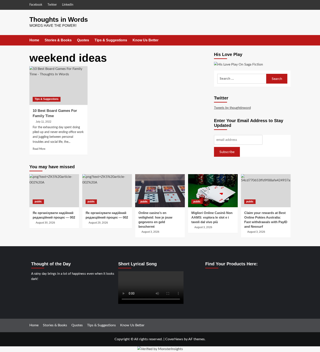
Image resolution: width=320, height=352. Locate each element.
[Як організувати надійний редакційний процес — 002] (54, 190)
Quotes (83, 40)
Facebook (35, 4)
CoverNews (174, 339)
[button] (288, 40)
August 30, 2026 (45, 222)
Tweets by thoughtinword (232, 107)
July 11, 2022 (43, 121)
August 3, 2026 (150, 231)
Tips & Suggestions (110, 40)
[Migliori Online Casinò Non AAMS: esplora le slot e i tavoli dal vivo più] (213, 190)
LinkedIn (67, 4)
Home (34, 40)
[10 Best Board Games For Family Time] (58, 85)
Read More (39, 149)
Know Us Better (145, 40)
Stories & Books (58, 40)
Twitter (52, 4)
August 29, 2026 (98, 222)
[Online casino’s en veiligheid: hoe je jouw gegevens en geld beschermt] (160, 190)
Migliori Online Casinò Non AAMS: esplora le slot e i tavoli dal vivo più (211, 217)
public (38, 201)
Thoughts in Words (58, 19)
